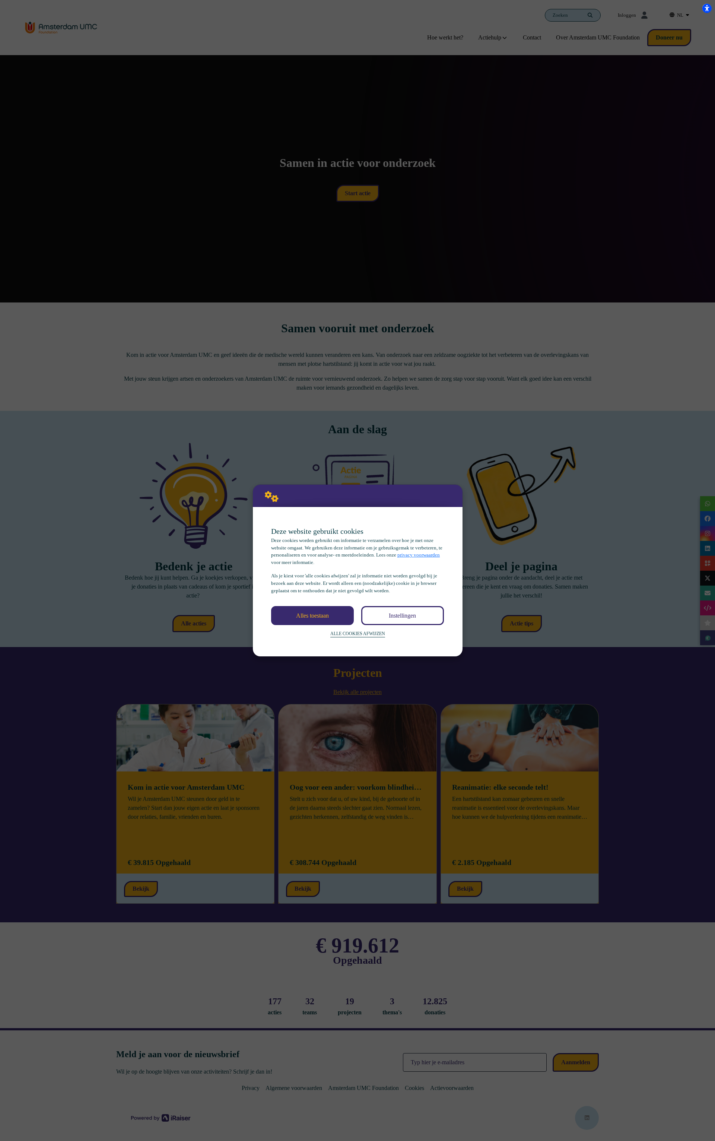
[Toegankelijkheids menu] (706, 8)
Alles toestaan (312, 615)
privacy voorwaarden (418, 555)
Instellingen (402, 615)
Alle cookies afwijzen (357, 633)
